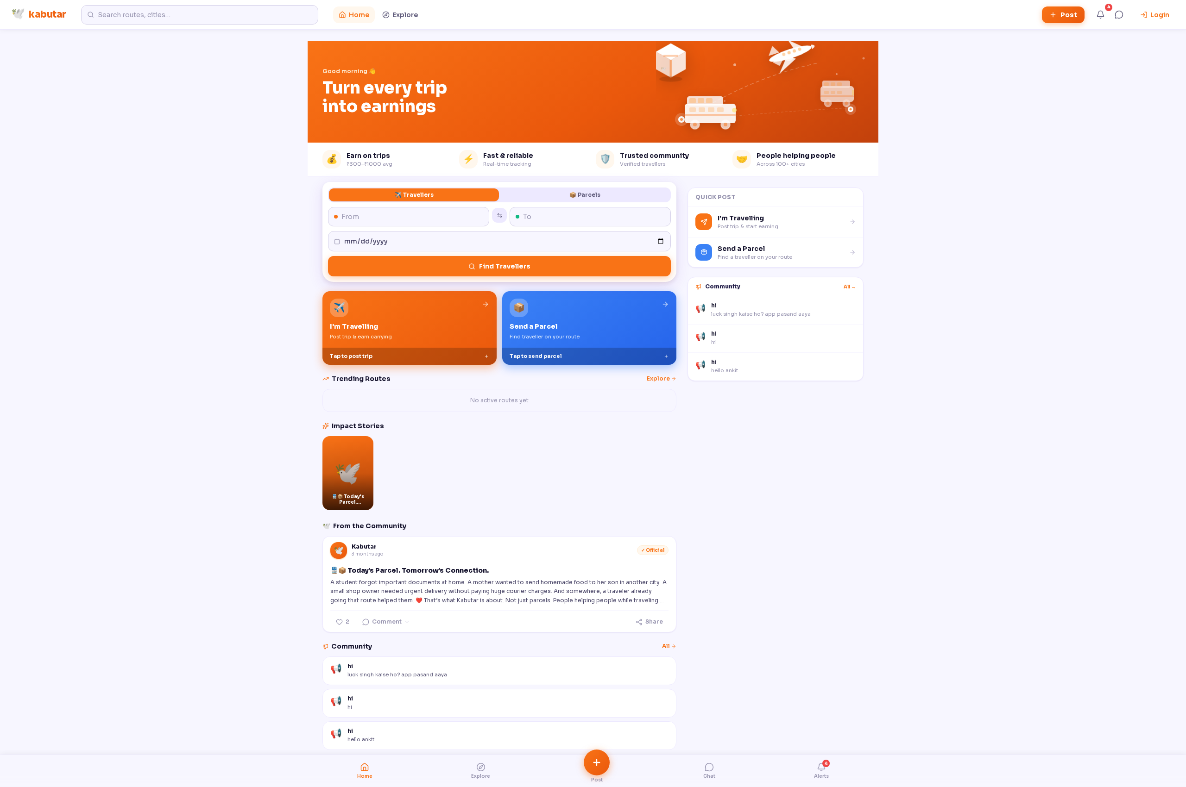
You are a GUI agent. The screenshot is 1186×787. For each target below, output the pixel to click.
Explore (405, 15)
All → (850, 287)
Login (1159, 15)
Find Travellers (504, 266)
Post (1068, 15)
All (666, 646)
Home (359, 15)
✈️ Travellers (414, 194)
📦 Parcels (584, 194)
